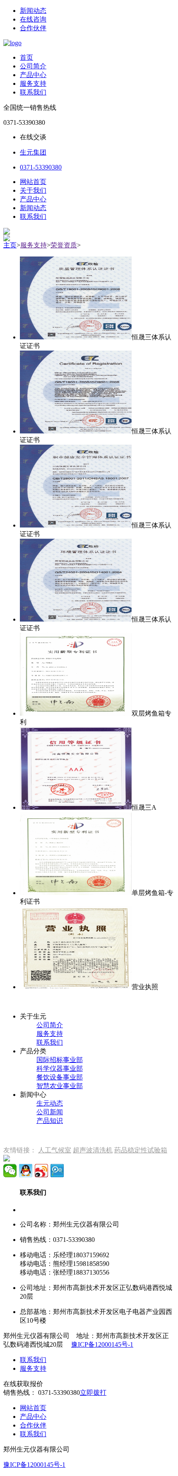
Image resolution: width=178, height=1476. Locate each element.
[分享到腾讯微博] (57, 1170)
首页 (26, 57)
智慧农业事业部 (59, 1085)
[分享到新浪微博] (41, 1170)
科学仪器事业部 (59, 1068)
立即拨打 (93, 1392)
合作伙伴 (33, 27)
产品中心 (33, 74)
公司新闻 (49, 1111)
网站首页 (33, 181)
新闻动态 (33, 10)
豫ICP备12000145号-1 (102, 1344)
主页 (10, 245)
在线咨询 (33, 19)
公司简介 (33, 66)
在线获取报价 (23, 1383)
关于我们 (33, 190)
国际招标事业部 (59, 1059)
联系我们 (33, 92)
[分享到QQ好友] (25, 1170)
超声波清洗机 (93, 1150)
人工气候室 (54, 1150)
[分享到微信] (10, 1170)
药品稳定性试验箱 (140, 1150)
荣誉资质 (64, 245)
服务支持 (33, 83)
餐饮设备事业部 (59, 1077)
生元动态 (49, 1103)
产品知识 (49, 1120)
